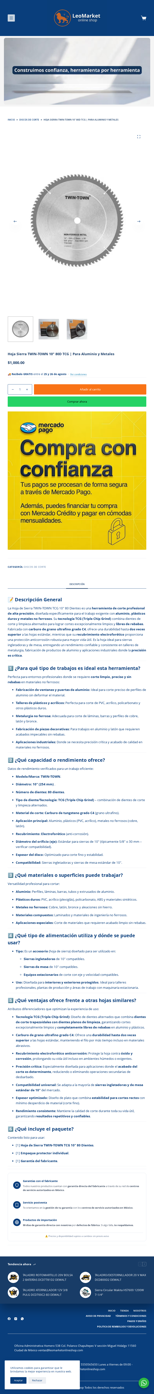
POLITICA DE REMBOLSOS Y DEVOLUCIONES (121, 1326)
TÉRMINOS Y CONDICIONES (131, 1316)
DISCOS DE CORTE (35, 567)
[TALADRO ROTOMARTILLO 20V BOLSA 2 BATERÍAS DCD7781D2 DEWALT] (13, 1277)
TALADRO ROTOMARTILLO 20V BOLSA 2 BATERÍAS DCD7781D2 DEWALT (48, 1277)
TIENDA (124, 1310)
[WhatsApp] (22, 1318)
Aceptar (18, 1380)
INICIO (112, 1310)
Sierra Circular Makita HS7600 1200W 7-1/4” (119, 1292)
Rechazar (37, 1380)
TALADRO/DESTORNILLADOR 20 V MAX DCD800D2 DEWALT (120, 1277)
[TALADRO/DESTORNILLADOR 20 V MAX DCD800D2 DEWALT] (85, 1277)
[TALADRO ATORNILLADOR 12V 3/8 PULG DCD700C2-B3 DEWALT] (13, 1292)
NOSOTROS (139, 1310)
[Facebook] (9, 1318)
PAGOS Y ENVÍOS (136, 1321)
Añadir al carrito (90, 389)
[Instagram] (15, 1318)
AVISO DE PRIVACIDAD (98, 1316)
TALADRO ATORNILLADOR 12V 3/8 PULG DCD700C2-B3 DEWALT (45, 1292)
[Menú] (11, 18)
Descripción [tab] (77, 584)
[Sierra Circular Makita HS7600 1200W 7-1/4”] (85, 1292)
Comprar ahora (77, 401)
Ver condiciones (78, 374)
